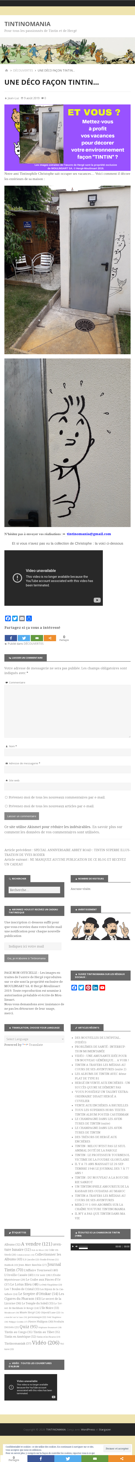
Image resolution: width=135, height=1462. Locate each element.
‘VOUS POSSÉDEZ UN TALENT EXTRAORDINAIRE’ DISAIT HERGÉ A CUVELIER (102, 1096)
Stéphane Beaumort (50, 1327)
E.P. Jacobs (31, 1259)
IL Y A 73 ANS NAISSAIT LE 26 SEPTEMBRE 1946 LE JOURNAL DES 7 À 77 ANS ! (102, 1168)
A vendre (36, 1244)
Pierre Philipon (40, 1321)
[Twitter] (24, 638)
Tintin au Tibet (46, 1332)
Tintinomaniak (17, 1343)
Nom (13, 746)
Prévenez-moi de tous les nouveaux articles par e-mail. (51, 806)
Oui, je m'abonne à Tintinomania (26, 958)
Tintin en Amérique (20, 1336)
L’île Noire (49, 1308)
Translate (36, 1044)
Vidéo (46, 1343)
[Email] (37, 638)
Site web (14, 780)
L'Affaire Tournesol (41, 1270)
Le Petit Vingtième (50, 1285)
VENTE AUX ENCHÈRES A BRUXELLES (101, 1105)
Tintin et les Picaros (48, 1337)
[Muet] (76, 1246)
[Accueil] (6, 70)
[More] (50, 638)
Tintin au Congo (18, 1332)
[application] (101, 1246)
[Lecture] (73, 1246)
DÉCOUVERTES (34, 644)
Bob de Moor (39, 1250)
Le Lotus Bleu (24, 1284)
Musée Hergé (30, 1312)
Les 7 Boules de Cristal (21, 1289)
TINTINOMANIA (27, 24)
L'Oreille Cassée (19, 1275)
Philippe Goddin (18, 1322)
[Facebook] (11, 638)
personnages (37, 1317)
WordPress (88, 1429)
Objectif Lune (50, 1312)
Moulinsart (11, 1312)
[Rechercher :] (34, 890)
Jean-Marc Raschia (33, 1264)
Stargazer (105, 1429)
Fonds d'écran (49, 1259)
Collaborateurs (25, 1255)
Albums (12, 1244)
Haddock (11, 1265)
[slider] (83, 1246)
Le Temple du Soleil (37, 1303)
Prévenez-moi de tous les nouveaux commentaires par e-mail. (57, 797)
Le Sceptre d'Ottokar (38, 1294)
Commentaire (17, 682)
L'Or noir (42, 1275)
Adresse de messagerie (24, 763)
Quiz (29, 1326)
